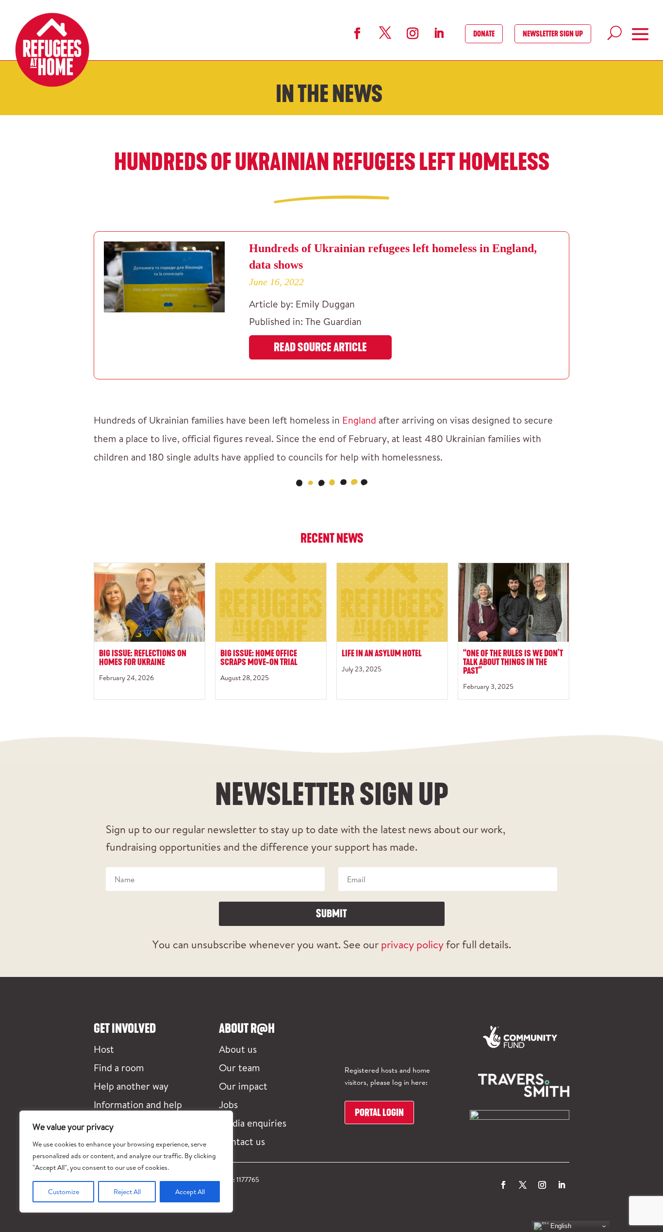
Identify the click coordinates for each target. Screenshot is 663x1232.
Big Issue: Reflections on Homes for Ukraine (142, 658)
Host (104, 1049)
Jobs (228, 1104)
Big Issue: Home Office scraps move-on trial (259, 658)
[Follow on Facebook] (357, 33)
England (359, 419)
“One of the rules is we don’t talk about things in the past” (513, 662)
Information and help (138, 1104)
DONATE (484, 34)
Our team (239, 1067)
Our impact (243, 1085)
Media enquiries (252, 1122)
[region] (126, 1162)
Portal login (379, 1112)
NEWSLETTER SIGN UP (553, 34)
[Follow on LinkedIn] (438, 33)
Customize (63, 1191)
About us (238, 1049)
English (559, 1226)
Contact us (242, 1141)
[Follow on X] (385, 33)
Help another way (131, 1085)
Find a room (119, 1067)
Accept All (190, 1191)
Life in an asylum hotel (382, 653)
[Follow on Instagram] (412, 33)
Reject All (127, 1191)
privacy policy (412, 944)
